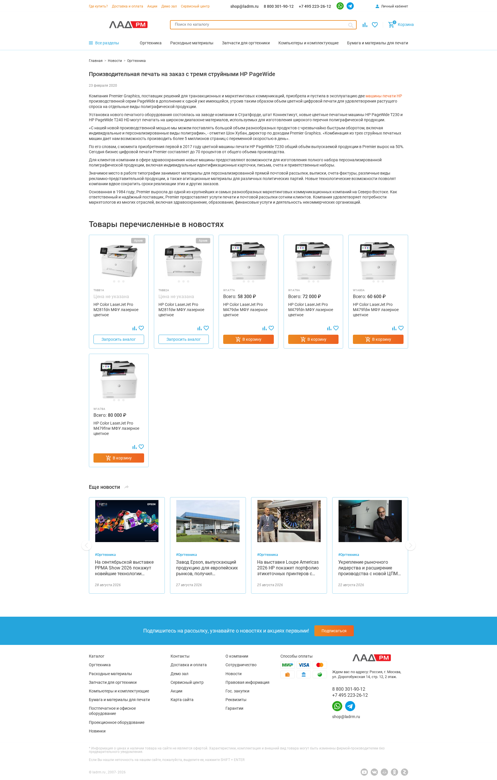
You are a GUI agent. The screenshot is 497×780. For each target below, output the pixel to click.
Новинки (97, 731)
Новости (233, 673)
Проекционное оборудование (116, 722)
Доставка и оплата (127, 6)
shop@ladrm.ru (244, 6)
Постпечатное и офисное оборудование (112, 711)
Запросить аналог (119, 339)
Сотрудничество (241, 664)
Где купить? (98, 6)
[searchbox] (263, 24)
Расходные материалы (110, 673)
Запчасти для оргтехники (113, 682)
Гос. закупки (237, 691)
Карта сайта (182, 699)
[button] (86, 545)
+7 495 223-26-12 (315, 6)
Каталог (96, 656)
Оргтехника (100, 664)
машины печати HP (384, 96)
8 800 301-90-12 (279, 6)
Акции (152, 6)
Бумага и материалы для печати (119, 699)
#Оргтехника (105, 555)
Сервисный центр (195, 6)
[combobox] (263, 24)
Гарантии (234, 708)
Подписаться (334, 630)
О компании (236, 656)
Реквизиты (235, 699)
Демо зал (169, 6)
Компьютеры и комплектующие (119, 691)
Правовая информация (247, 682)
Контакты (180, 656)
